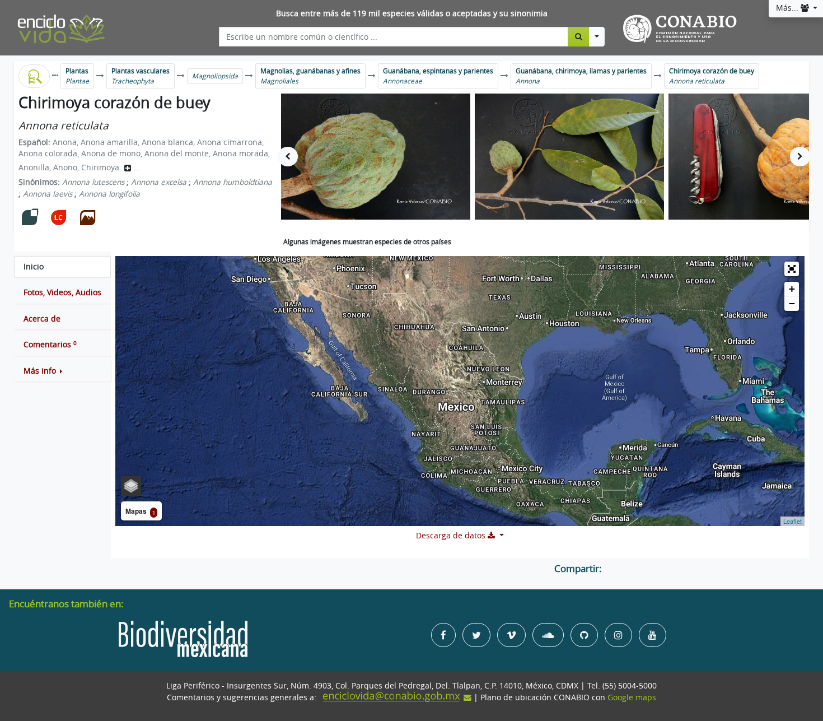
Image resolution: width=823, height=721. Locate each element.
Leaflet (792, 521)
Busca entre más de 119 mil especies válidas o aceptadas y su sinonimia (412, 13)
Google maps (631, 697)
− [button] (792, 303)
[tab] (62, 266)
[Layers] (131, 486)
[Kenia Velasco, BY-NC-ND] (376, 157)
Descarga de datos (452, 536)
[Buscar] (579, 36)
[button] (62, 371)
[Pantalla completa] (791, 269)
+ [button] (792, 289)
